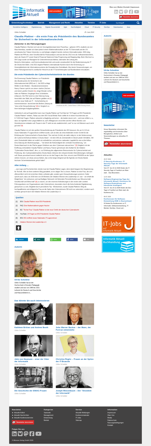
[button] (21, 239)
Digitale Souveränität (52, 27)
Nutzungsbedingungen (115, 423)
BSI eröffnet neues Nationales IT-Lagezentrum (40, 218)
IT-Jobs (103, 23)
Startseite (47, 413)
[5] (76, 145)
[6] (36, 182)
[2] (51, 98)
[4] (22, 126)
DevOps (107, 27)
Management (48, 415)
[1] (35, 91)
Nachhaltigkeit (76, 27)
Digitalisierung (36, 27)
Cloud (87, 27)
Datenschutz (112, 420)
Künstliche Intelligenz (20, 27)
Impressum (135, 7)
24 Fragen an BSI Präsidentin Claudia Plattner (43, 214)
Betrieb (41, 23)
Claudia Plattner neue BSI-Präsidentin (37, 201)
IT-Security (96, 27)
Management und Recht (59, 23)
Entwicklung (48, 418)
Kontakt (127, 7)
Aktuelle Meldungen (83, 413)
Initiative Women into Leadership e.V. (33, 222)
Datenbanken (118, 27)
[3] (37, 106)
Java (128, 27)
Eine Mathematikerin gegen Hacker (36, 205)
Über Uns (110, 415)
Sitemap (79, 420)
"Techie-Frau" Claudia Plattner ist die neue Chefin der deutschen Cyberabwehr (51, 210)
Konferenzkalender (82, 415)
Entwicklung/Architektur (22, 23)
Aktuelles (79, 23)
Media (120, 7)
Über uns (113, 7)
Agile (65, 27)
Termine (91, 23)
